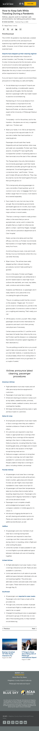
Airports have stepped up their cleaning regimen (19, 54)
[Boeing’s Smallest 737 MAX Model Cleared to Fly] (9, 639)
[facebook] (4, 722)
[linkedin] (25, 722)
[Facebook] (4, 29)
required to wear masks (27, 596)
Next (33, 628)
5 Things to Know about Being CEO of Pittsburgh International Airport (29, 654)
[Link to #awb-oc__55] (20, 4)
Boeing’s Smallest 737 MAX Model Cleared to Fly (8, 654)
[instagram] (12, 722)
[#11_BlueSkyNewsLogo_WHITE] (8, 3)
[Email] (20, 29)
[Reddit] (12, 29)
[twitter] (8, 722)
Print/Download (8, 34)
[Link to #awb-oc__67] (22, 4)
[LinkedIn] (16, 29)
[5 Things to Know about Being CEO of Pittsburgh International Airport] (29, 639)
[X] (8, 29)
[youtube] (17, 722)
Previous (7, 628)
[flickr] (21, 722)
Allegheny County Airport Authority (18, 716)
